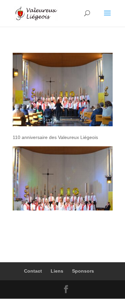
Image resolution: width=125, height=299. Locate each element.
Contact (33, 271)
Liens (57, 271)
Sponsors (83, 271)
